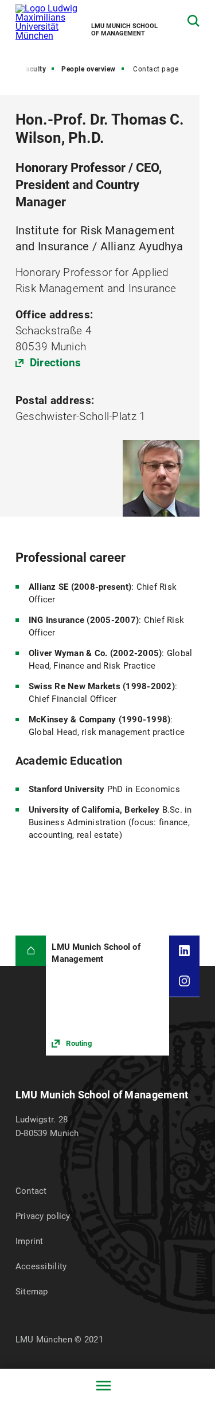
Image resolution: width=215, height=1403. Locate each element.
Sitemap (31, 1291)
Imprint (29, 1241)
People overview (88, 69)
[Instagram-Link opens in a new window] (184, 981)
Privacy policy (43, 1216)
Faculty (34, 69)
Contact (31, 1191)
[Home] (30, 951)
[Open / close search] (193, 21)
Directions (55, 362)
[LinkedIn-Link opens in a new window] (184, 951)
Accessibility (41, 1266)
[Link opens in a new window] (107, 996)
